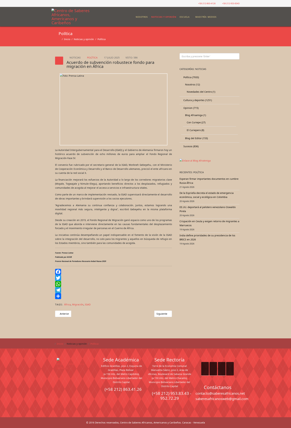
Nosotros (142, 16)
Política (102, 39)
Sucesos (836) (191, 146)
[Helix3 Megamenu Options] (237, 15)
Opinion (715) (191, 107)
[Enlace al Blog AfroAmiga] (209, 161)
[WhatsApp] (113, 284)
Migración (78, 304)
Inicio (67, 39)
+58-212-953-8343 (230, 3)
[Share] (113, 296)
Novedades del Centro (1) (200, 91)
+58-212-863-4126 (207, 3)
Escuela (185, 16)
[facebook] (53, 3)
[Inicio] (134, 17)
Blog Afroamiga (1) (195, 115)
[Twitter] (113, 278)
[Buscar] (231, 17)
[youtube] (61, 3)
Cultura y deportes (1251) (197, 100)
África (67, 304)
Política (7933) (191, 77)
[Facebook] (113, 272)
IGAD (88, 304)
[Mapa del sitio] (225, 17)
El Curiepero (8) (195, 130)
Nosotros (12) (192, 84)
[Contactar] (228, 17)
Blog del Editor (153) (196, 138)
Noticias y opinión (163, 16)
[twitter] (57, 3)
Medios (212, 16)
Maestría (201, 16)
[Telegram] (113, 290)
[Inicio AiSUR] (73, 381)
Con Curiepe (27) (195, 122)
